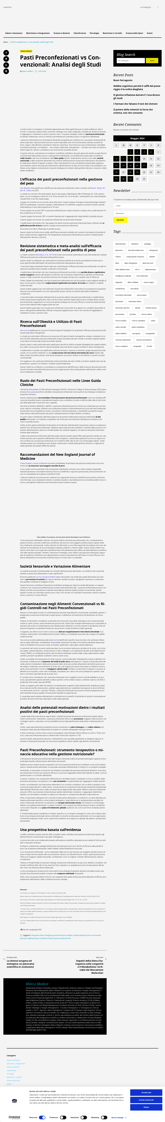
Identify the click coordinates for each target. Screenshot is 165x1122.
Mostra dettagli (117, 1118)
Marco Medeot (27, 71)
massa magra (149, 282)
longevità (118, 282)
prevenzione (119, 314)
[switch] (63, 1117)
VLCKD (149, 346)
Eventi (150, 33)
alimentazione (120, 244)
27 (116, 179)
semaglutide (150, 333)
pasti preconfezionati (27, 938)
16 (137, 165)
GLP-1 (137, 269)
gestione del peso (59, 935)
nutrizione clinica (135, 301)
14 (123, 165)
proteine (133, 314)
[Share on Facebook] (6, 53)
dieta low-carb (148, 263)
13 (116, 165)
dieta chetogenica (46, 935)
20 (116, 172)
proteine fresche (65, 938)
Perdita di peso (53, 938)
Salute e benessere (13, 33)
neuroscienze (141, 295)
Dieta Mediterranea (122, 269)
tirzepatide (137, 346)
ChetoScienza (80, 33)
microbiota (134, 289)
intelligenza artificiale (123, 276)
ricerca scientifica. (138, 321)
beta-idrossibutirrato (136, 250)
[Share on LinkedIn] (6, 65)
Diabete (152, 257)
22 (130, 172)
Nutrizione (119, 301)
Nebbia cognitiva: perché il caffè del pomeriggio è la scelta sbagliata (137, 87)
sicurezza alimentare (123, 340)
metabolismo (120, 289)
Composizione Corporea (135, 257)
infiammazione (150, 269)
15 (130, 165)
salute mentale (120, 327)
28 (123, 179)
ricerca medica (120, 321)
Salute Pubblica (121, 333)
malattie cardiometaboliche (76, 935)
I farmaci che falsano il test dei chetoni (135, 103)
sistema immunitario (144, 340)
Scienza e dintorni (62, 33)
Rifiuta (146, 1107)
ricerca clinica (146, 314)
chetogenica (35, 935)
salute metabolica (138, 327)
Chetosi (118, 257)
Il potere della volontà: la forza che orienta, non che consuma (133, 111)
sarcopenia (136, 333)
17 (144, 165)
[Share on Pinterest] (6, 71)
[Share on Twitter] (6, 59)
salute (153, 321)
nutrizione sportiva (122, 308)
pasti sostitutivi (41, 938)
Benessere (119, 250)
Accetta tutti (146, 1092)
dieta (117, 263)
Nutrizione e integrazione (38, 33)
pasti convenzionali (94, 935)
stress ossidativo (121, 346)
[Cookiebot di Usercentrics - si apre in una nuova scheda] (14, 1117)
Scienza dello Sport (134, 33)
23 (137, 172)
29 (130, 179)
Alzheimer (135, 244)
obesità (137, 308)
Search (152, 60)
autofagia (147, 244)
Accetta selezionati (146, 1100)
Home (5, 42)
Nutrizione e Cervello (112, 33)
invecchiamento (142, 276)
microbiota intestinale (123, 295)
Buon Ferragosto (122, 80)
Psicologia (94, 33)
